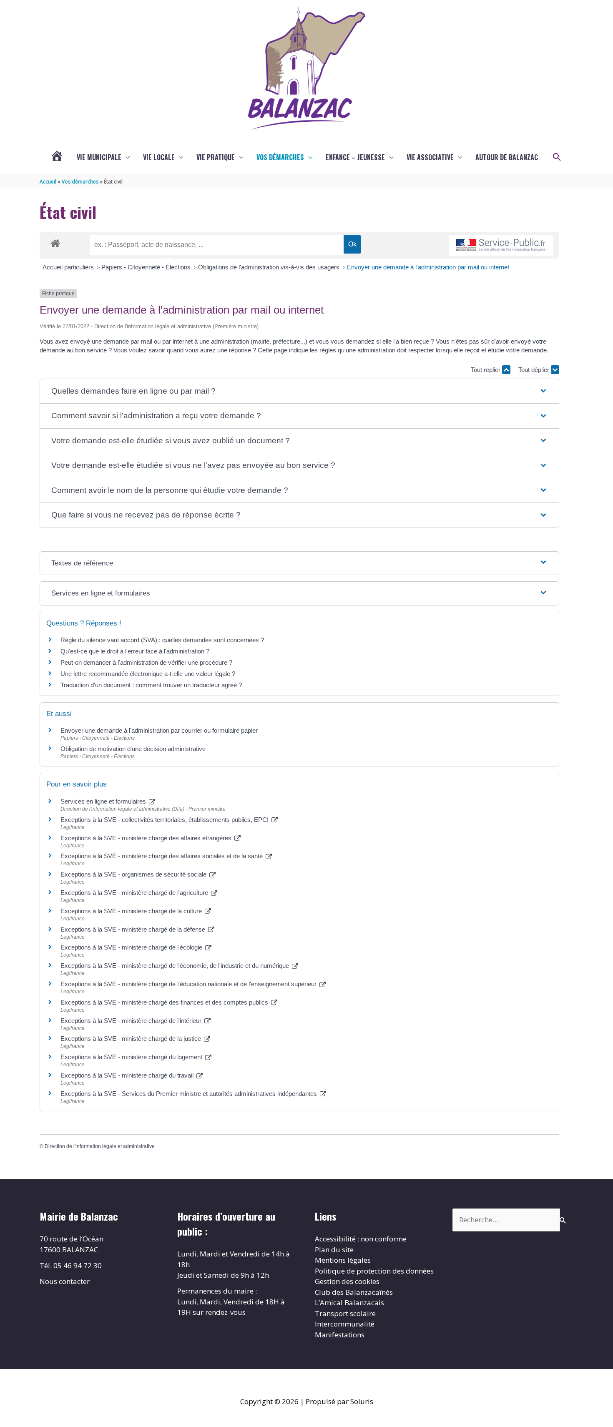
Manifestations (339, 1334)
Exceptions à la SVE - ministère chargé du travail (127, 1075)
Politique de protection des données (374, 1271)
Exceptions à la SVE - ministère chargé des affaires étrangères (146, 838)
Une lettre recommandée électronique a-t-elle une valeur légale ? (147, 673)
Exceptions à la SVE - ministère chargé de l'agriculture (135, 892)
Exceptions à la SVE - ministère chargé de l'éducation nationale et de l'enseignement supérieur (189, 983)
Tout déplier (534, 369)
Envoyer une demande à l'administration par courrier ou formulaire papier (159, 730)
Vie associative (430, 157)
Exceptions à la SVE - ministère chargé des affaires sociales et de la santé (162, 855)
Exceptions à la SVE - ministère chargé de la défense (133, 929)
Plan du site (334, 1249)
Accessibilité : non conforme (361, 1239)
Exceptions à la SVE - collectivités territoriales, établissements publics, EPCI (165, 819)
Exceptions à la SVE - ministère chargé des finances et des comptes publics (165, 1002)
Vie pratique (215, 157)
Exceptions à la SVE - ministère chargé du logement (132, 1056)
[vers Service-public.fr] (501, 245)
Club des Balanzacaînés (354, 1292)
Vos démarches (280, 157)
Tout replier (486, 369)
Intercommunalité (344, 1324)
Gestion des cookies (347, 1281)
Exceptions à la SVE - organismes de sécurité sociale (134, 874)
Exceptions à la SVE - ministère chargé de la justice (131, 1038)
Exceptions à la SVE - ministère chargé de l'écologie (132, 947)
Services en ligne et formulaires (104, 801)
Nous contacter (65, 1281)
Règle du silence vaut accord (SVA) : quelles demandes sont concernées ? (162, 639)
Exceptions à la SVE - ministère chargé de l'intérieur (131, 1020)
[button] (557, 157)
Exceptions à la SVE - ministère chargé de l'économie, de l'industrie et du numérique (175, 965)
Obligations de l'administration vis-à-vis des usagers (269, 267)
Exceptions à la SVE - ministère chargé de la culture (131, 910)
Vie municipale (99, 157)
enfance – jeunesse (355, 157)
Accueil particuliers (69, 267)
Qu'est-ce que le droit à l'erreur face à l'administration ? (134, 651)
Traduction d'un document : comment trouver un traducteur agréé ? (151, 684)
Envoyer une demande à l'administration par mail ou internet (428, 267)
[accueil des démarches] (55, 242)
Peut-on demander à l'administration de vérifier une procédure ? (146, 662)
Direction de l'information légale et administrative (100, 1146)
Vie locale (159, 157)
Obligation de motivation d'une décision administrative (133, 748)
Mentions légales (343, 1260)
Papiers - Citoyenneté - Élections (146, 267)
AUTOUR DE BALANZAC (506, 157)
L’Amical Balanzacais (349, 1302)
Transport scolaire (345, 1313)
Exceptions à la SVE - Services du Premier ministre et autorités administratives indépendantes (189, 1093)
